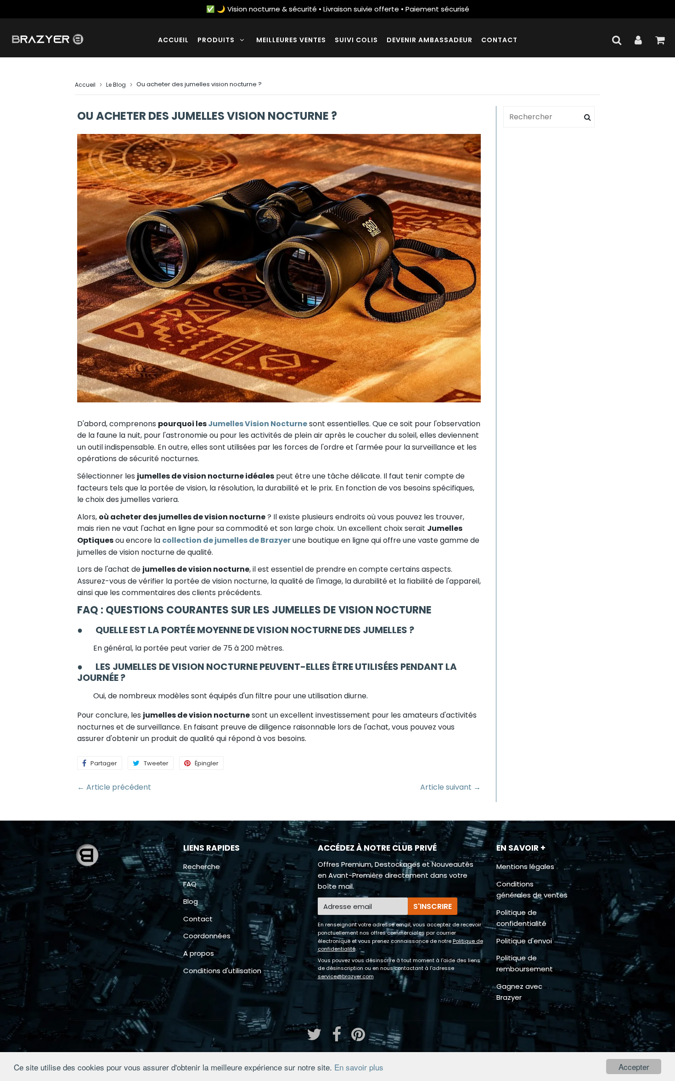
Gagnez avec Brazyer (519, 991)
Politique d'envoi (524, 941)
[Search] (587, 116)
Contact (499, 40)
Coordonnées (207, 936)
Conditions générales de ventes (532, 889)
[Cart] (659, 40)
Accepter (634, 1066)
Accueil (173, 40)
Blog (190, 901)
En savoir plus (358, 1067)
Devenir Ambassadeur (429, 40)
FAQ (190, 884)
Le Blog (116, 85)
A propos (198, 953)
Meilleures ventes (291, 40)
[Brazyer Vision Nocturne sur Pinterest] (358, 1037)
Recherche (201, 866)
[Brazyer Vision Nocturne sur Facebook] (337, 1037)
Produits (216, 40)
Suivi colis (356, 40)
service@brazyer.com (346, 976)
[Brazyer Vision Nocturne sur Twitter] (315, 1037)
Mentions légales (525, 866)
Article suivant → (450, 787)
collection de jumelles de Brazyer (226, 540)
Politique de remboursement (524, 963)
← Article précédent (114, 787)
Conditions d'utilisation (222, 970)
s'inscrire (432, 906)
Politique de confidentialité (521, 918)
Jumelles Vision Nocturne (257, 423)
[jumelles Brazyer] (291, 540)
